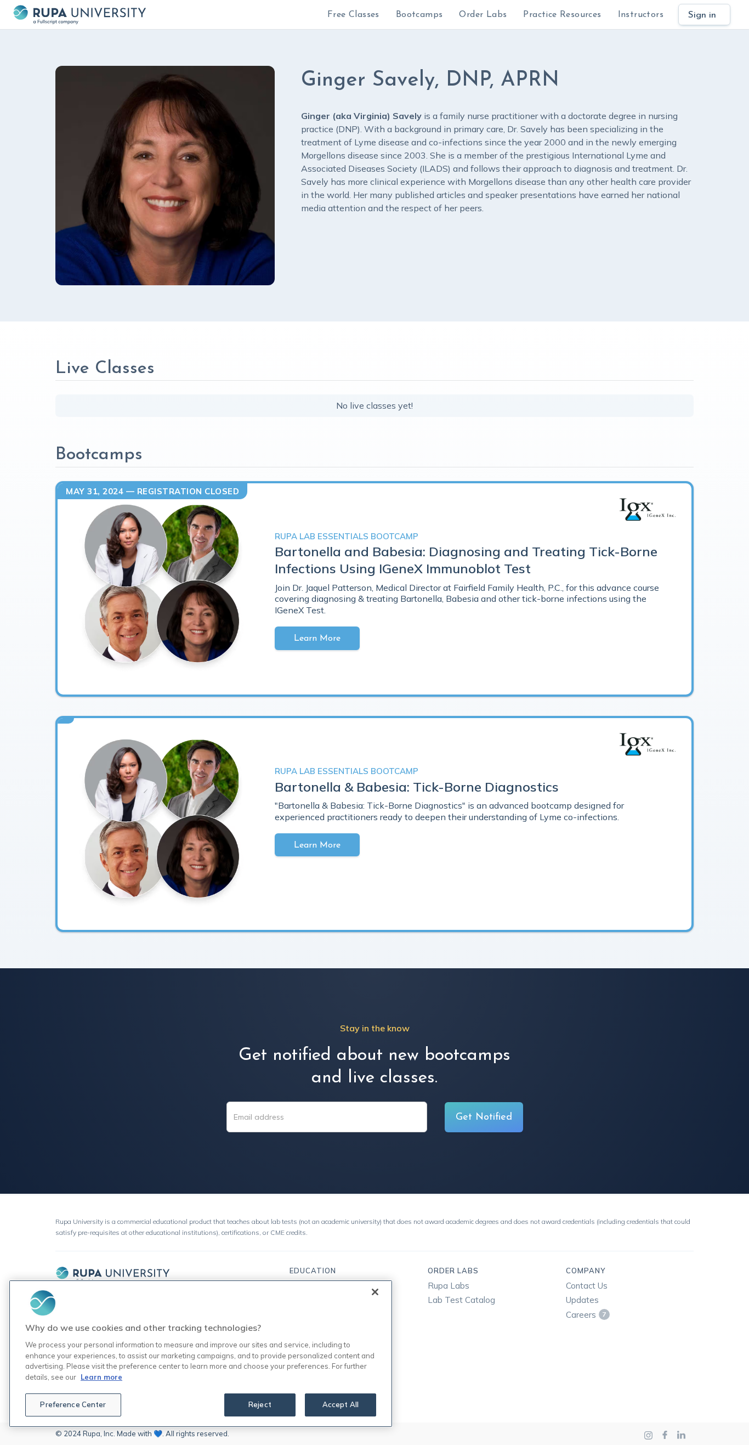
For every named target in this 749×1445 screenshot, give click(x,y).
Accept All (340, 1404)
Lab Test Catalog (461, 1300)
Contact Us (587, 1285)
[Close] (375, 1292)
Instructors (640, 14)
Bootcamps (419, 14)
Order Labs (483, 14)
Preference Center (73, 1404)
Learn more (101, 1377)
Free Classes (353, 14)
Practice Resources (562, 14)
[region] (201, 1353)
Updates (582, 1300)
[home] (79, 14)
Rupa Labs (448, 1285)
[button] (419, 14)
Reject (259, 1404)
